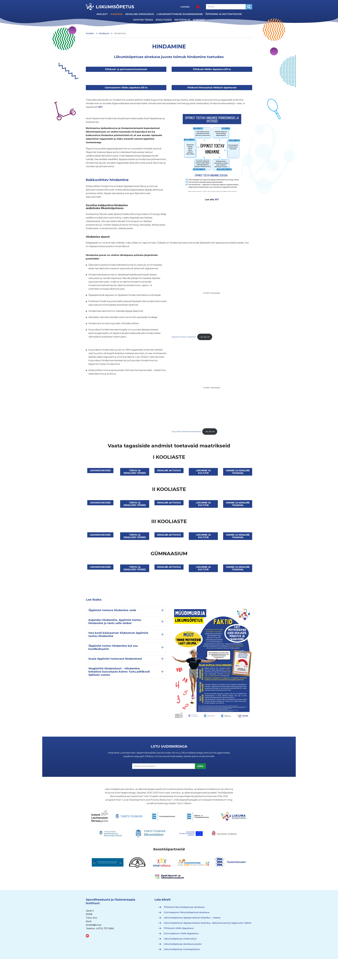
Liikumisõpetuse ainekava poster (183, 944)
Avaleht (102, 14)
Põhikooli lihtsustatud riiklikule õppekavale (212, 87)
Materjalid (182, 19)
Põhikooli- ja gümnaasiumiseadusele (126, 69)
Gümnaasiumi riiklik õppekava (181, 933)
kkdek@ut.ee (93, 925)
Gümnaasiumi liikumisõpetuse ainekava (186, 912)
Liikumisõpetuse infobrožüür (180, 938)
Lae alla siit (205, 337)
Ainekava (116, 14)
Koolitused (164, 19)
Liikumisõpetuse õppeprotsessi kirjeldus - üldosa (192, 917)
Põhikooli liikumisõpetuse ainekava (184, 907)
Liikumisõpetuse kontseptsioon (182, 949)
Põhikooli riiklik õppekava (179, 928)
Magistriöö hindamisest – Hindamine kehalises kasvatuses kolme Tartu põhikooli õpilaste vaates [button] (119, 671)
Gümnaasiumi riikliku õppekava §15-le (126, 87)
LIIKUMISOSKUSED (100, 470)
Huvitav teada (143, 19)
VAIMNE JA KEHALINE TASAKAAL (238, 471)
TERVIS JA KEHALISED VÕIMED (135, 471)
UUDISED (185, 7)
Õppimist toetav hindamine (184, 337)
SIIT (100, 107)
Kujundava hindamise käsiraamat (186, 431)
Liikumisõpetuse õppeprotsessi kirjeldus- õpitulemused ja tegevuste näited (207, 923)
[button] (126, 610)
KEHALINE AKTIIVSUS (169, 470)
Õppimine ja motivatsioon (223, 14)
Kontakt (199, 19)
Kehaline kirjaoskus (139, 14)
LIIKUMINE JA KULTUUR (203, 471)
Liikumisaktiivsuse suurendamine (180, 14)
